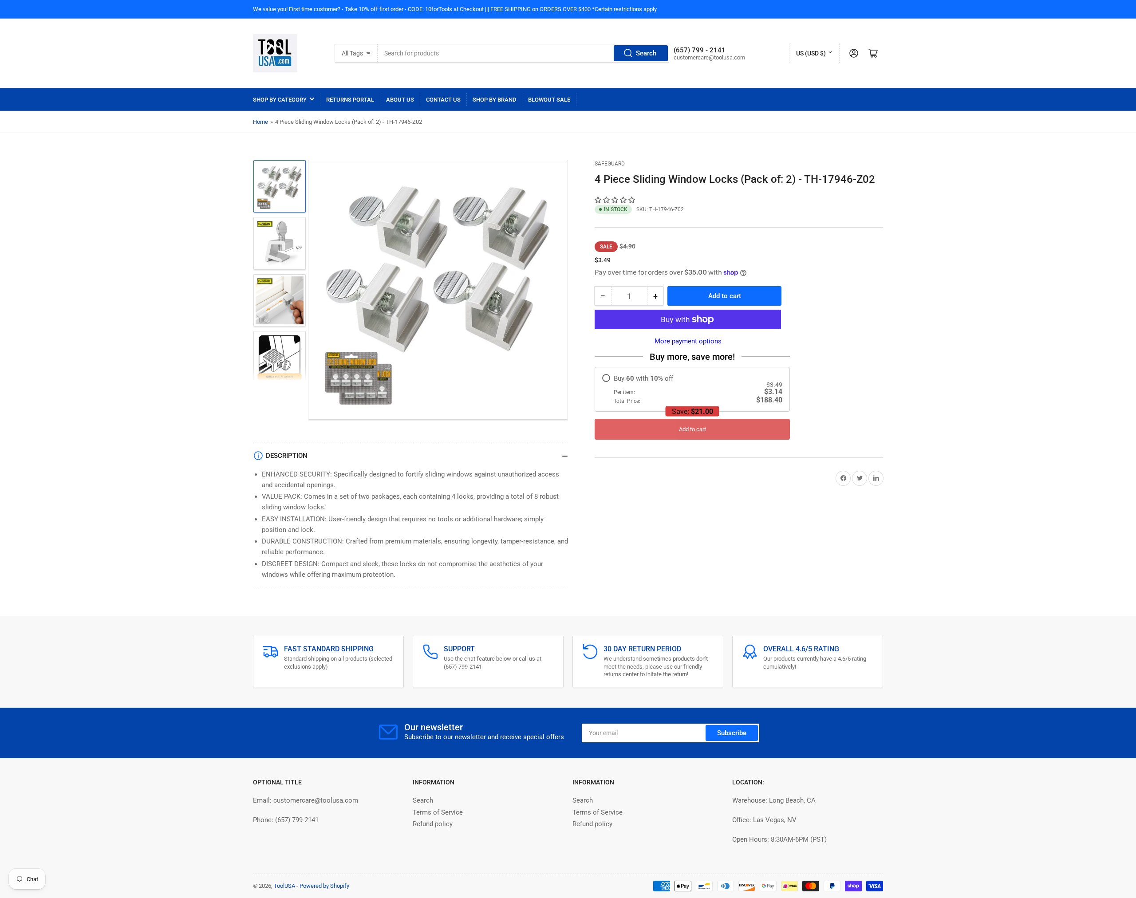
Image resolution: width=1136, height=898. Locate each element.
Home (260, 121)
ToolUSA (284, 885)
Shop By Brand (494, 99)
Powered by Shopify (324, 885)
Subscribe (731, 733)
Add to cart (692, 429)
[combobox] (523, 53)
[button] (616, 200)
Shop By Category (280, 99)
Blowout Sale (549, 99)
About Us (400, 99)
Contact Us (443, 99)
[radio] (692, 389)
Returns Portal (350, 99)
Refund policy (433, 824)
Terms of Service (438, 812)
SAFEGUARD (610, 164)
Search (646, 53)
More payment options (688, 341)
